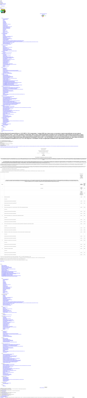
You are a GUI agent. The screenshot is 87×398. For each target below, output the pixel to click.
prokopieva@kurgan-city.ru (5, 393)
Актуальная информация (6, 18)
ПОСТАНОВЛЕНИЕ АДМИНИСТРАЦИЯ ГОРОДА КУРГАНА (10, 80)
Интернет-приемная (5, 50)
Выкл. (5, 3)
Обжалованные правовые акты (5, 266)
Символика (4, 281)
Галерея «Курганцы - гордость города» (7, 26)
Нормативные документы (6, 335)
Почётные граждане (5, 25)
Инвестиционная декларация (6, 108)
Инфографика (4, 22)
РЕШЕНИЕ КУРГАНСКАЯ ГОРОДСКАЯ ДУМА (9, 81)
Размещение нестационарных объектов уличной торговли (9, 359)
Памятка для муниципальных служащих (7, 43)
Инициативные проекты (6, 32)
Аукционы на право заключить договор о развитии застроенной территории (12, 102)
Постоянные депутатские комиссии (7, 310)
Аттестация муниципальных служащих (7, 38)
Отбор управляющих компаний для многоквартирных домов (10, 98)
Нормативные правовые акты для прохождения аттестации (10, 78)
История (4, 280)
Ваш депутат (4, 46)
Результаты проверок (5, 324)
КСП (2, 67)
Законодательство (5, 37)
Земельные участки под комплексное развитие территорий (10, 104)
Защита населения (5, 58)
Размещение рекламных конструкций (7, 99)
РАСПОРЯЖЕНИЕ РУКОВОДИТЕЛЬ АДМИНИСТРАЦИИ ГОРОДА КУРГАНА (11, 275)
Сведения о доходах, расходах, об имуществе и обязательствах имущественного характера (13, 40)
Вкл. (4, 3)
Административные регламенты (7, 79)
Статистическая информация (6, 327)
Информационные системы (6, 62)
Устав (3, 20)
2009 (2, 131)
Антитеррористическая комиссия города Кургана (8, 59)
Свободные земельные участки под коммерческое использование (10, 103)
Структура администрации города (7, 316)
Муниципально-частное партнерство (7, 116)
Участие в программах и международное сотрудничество (9, 64)
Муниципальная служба (4, 33)
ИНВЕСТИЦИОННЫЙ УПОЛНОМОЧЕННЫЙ (8, 106)
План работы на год (5, 69)
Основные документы (4, 269)
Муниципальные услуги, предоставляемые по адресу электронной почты (11, 87)
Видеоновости (4, 29)
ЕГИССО (4, 66)
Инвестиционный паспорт (6, 109)
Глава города (3, 51)
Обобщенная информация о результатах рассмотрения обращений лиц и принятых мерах (13, 379)
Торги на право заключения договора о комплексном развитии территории (11, 360)
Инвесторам (3, 105)
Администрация (3, 53)
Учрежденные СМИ (5, 325)
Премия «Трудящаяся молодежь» (7, 27)
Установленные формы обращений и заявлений (8, 57)
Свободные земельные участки (6, 362)
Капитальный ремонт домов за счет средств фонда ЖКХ (9, 356)
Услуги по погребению (5, 94)
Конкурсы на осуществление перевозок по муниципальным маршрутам (11, 100)
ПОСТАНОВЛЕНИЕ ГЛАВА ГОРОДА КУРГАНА (7, 272)
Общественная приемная (6, 328)
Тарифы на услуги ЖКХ (4, 270)
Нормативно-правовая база (6, 121)
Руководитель (4, 68)
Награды (4, 290)
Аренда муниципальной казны (6, 97)
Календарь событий (5, 31)
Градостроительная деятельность (7, 284)
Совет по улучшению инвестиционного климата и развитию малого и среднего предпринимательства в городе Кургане (17, 107)
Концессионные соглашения (6, 357)
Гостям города (4, 24)
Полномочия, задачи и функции (6, 322)
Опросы (4, 292)
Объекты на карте (5, 56)
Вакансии (4, 34)
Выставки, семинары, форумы (6, 113)
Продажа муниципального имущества (7, 354)
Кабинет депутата (5, 309)
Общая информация (5, 19)
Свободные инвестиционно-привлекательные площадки (9, 112)
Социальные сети (5, 122)
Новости (4, 93)
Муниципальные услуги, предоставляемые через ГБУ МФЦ (10, 88)
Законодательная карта (5, 380)
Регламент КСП (5, 332)
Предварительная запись (6, 92)
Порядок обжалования (5, 119)
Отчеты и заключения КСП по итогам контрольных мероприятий (10, 70)
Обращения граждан (4, 117)
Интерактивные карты (5, 124)
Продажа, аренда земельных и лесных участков (8, 96)
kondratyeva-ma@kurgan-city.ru (5, 395)
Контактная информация (6, 39)
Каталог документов (5, 74)
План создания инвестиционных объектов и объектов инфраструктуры (11, 110)
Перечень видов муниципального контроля (8, 90)
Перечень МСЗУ (5, 95)
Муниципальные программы (6, 77)
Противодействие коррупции (6, 28)
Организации (4, 283)
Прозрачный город (5, 291)
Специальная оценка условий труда (7, 72)
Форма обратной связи (5, 115)
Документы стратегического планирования (7, 267)
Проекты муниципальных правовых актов (8, 76)
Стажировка (4, 35)
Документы (3, 129)
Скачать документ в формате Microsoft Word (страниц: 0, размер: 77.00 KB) (9, 147)
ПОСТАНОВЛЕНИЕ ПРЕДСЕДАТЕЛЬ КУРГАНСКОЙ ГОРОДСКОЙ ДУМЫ (12, 82)
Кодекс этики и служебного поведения (7, 73)
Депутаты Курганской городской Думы (7, 47)
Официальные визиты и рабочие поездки (8, 63)
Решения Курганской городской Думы (7, 49)
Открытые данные (4, 123)
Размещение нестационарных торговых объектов (8, 101)
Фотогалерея (4, 289)
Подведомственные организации (7, 55)
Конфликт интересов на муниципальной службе (8, 42)
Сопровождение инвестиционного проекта (8, 111)
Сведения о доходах (5, 71)
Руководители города (5, 286)
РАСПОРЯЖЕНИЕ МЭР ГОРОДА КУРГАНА (8, 84)
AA (0, 2)
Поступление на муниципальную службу (8, 36)
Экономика (4, 21)
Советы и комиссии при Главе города (7, 52)
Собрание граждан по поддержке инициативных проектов (10, 312)
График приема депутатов (6, 48)
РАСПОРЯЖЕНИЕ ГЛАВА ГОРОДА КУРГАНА (8, 83)
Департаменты (4, 317)
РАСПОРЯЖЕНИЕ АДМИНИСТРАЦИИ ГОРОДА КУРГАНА (9, 273)
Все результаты (2, 8)
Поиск (2, 125)
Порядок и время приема (6, 377)
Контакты (4, 65)
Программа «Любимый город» (6, 287)
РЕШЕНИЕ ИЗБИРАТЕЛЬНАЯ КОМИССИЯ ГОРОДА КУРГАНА (11, 85)
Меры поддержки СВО (5, 346)
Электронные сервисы (5, 91)
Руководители (4, 54)
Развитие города (5, 23)
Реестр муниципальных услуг (6, 86)
